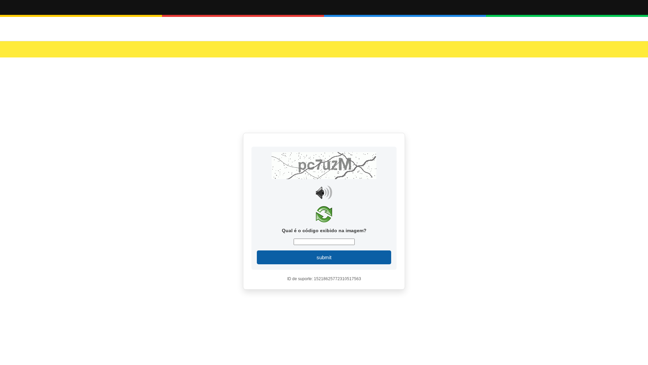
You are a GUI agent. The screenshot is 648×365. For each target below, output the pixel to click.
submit (324, 257)
